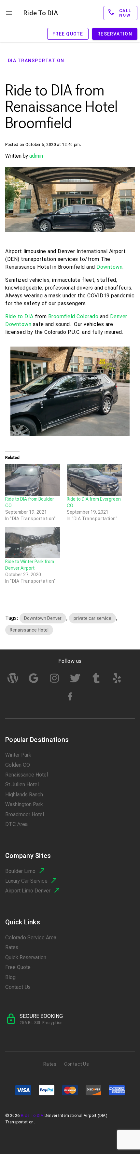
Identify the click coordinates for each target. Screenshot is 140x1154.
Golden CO (17, 765)
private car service (92, 618)
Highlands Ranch (24, 794)
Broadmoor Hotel (24, 814)
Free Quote (18, 967)
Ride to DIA (19, 316)
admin (36, 156)
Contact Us (18, 987)
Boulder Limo (20, 871)
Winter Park (18, 755)
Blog (10, 977)
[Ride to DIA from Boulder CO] (32, 480)
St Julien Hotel (22, 784)
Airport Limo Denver (27, 891)
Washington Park (24, 804)
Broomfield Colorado (73, 316)
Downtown (109, 267)
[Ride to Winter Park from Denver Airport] (32, 543)
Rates (11, 947)
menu (9, 13)
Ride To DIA (40, 13)
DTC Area (16, 824)
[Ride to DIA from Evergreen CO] (94, 480)
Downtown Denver (43, 618)
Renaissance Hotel (29, 630)
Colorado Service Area (30, 937)
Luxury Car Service (26, 881)
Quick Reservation (25, 957)
